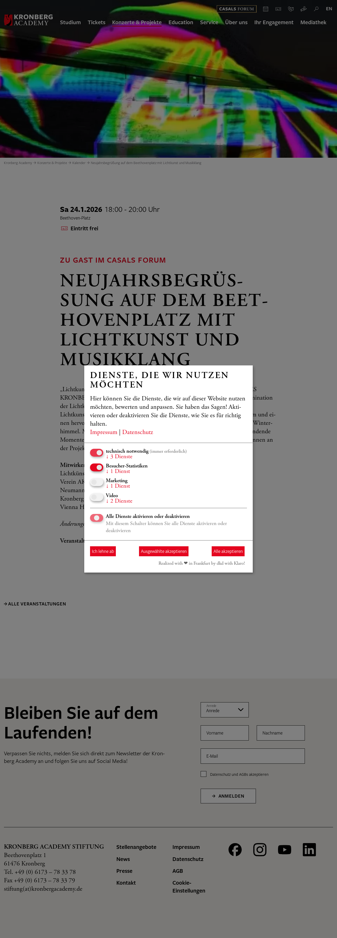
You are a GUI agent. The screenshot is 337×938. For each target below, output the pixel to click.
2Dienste (119, 501)
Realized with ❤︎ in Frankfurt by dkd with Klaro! (201, 563)
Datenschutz (137, 433)
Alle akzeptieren (228, 551)
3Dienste (119, 457)
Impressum (103, 433)
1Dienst (118, 472)
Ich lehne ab (103, 551)
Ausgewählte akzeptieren (164, 551)
